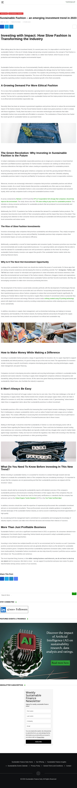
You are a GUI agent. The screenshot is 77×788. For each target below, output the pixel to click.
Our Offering (40, 762)
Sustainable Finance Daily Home (22, 762)
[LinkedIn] (11, 27)
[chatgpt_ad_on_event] (38, 679)
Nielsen (18, 199)
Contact (68, 766)
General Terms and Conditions (53, 766)
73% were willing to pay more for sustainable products (53, 201)
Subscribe (38, 742)
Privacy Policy (40, 737)
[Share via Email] (74, 27)
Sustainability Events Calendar (18, 766)
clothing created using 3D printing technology (59, 298)
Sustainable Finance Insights (56, 762)
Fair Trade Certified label (53, 498)
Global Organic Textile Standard (25, 498)
